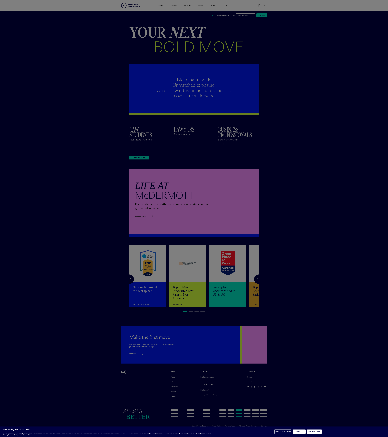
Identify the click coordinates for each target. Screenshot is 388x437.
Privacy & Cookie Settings (283, 431)
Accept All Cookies (314, 431)
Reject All (299, 431)
